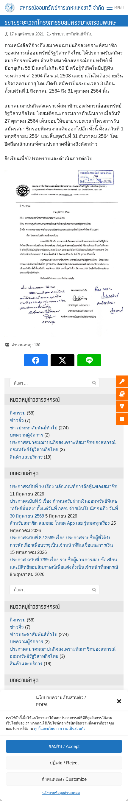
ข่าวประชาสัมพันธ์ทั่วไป (72, 34)
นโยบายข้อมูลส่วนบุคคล (61, 793)
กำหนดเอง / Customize (64, 779)
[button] (119, 701)
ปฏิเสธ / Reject (64, 762)
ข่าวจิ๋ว (17, 420)
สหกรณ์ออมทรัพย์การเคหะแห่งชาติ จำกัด (62, 7)
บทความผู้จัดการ (26, 434)
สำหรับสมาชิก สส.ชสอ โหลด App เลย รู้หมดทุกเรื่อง (60, 523)
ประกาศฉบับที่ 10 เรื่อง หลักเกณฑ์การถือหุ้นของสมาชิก (63, 486)
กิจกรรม (18, 412)
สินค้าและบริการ (26, 456)
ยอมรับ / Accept (64, 746)
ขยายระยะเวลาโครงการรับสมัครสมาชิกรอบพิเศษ (60, 21)
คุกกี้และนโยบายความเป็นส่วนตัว (59, 729)
